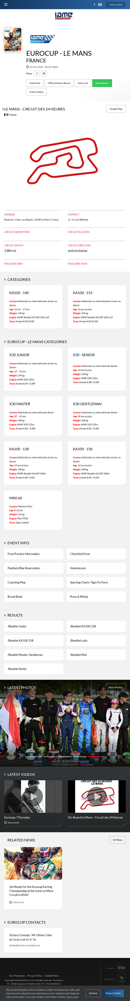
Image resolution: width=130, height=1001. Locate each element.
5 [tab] (95, 757)
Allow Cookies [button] (113, 993)
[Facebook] (37, 73)
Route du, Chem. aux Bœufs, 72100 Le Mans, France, (31, 219)
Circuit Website (80, 219)
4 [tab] (80, 757)
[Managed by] (115, 982)
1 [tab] (35, 757)
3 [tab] (65, 757)
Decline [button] (93, 993)
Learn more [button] (72, 996)
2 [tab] (50, 757)
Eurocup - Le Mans (59, 53)
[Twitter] (44, 73)
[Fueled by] (116, 971)
